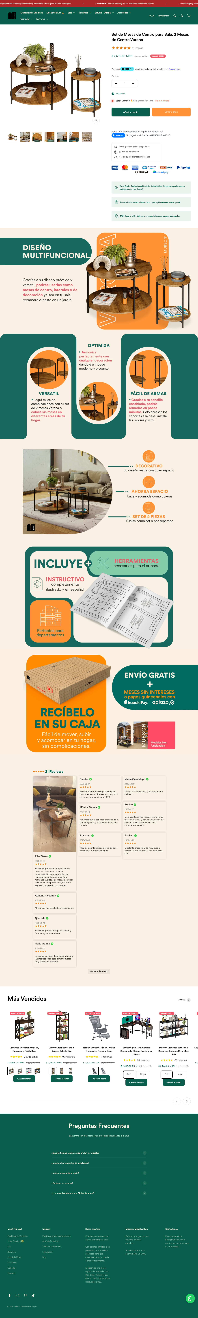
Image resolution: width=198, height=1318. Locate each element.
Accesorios (122, 12)
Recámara (83, 12)
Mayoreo (40, 18)
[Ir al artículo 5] (62, 137)
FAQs (151, 15)
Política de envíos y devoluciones (56, 1236)
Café (129, 1074)
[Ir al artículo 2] (25, 137)
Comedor (25, 18)
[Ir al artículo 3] (37, 137)
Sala (70, 12)
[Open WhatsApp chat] (190, 1298)
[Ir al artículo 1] (12, 137)
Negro (143, 1074)
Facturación (163, 15)
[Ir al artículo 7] (87, 137)
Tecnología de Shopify (29, 1306)
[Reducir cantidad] (116, 83)
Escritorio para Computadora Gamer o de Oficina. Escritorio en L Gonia (136, 1051)
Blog (44, 1257)
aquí (127, 1135)
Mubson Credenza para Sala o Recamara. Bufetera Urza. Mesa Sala (173, 1051)
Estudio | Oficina (103, 12)
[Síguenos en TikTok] (33, 1295)
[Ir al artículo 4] (49, 137)
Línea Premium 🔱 (55, 12)
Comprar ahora (171, 112)
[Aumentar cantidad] (133, 83)
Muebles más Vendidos (31, 12)
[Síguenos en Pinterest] (25, 1295)
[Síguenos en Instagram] (17, 1295)
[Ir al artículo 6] (74, 137)
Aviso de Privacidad (50, 1241)
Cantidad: (116, 76)
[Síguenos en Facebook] (9, 1295)
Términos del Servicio (51, 1246)
